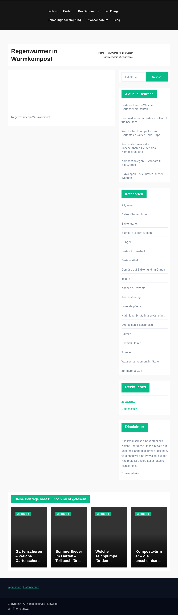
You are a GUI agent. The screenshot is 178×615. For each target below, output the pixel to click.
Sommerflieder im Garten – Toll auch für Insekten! (68, 558)
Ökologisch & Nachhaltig (137, 324)
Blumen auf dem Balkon (137, 232)
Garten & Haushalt (133, 251)
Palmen (126, 333)
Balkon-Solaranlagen (135, 214)
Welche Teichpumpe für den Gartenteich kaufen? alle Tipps (106, 562)
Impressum (128, 401)
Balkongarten (130, 223)
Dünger (126, 242)
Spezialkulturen (131, 343)
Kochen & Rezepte (133, 288)
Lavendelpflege (131, 306)
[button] (169, 15)
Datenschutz (129, 408)
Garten (68, 11)
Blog (117, 20)
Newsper (52, 603)
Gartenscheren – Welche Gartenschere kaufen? (28, 558)
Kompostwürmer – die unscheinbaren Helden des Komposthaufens (139, 148)
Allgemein (128, 205)
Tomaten (127, 352)
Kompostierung (131, 297)
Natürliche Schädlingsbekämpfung (143, 315)
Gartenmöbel (130, 260)
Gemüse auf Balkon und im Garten (143, 269)
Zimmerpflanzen (132, 370)
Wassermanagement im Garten (141, 361)
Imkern (126, 278)
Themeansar (20, 608)
